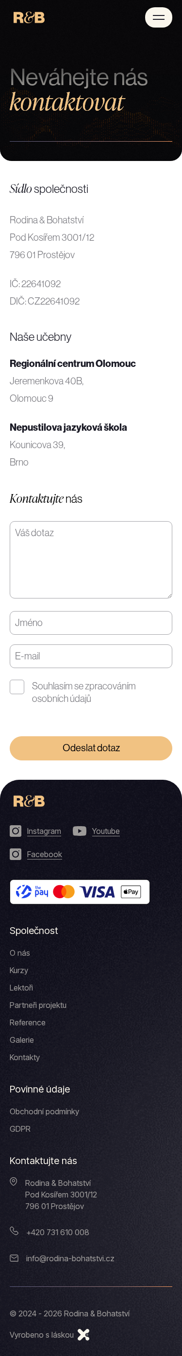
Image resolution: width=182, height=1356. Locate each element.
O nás (20, 953)
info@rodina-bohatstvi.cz (70, 1258)
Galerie (22, 1040)
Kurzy (19, 970)
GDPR (20, 1129)
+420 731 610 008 (57, 1232)
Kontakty (25, 1057)
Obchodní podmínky (44, 1111)
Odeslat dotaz (91, 748)
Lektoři (21, 987)
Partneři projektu (38, 1005)
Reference (28, 1022)
